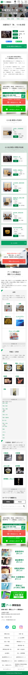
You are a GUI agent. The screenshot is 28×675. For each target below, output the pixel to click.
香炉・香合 (5, 423)
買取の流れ (7, 634)
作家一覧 (21, 634)
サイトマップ (21, 669)
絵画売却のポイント (21, 657)
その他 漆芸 (21, 31)
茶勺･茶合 (4, 426)
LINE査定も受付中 (14, 109)
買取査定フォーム (21, 641)
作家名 (8, 502)
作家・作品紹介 (21, 649)
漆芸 (3, 435)
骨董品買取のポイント (7, 661)
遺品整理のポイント (7, 657)
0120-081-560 (8, 617)
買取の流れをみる (14, 261)
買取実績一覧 (21, 645)
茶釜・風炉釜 (5, 417)
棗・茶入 (4, 420)
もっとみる (14, 243)
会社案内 (7, 653)
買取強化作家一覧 (7, 649)
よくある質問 (21, 637)
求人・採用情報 (21, 653)
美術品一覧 (7, 637)
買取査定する (14, 102)
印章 (3, 438)
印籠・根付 (5, 406)
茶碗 (3, 411)
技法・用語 (7, 641)
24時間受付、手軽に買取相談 (14, 99)
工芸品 (20, 33)
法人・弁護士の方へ (7, 665)
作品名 (20, 502)
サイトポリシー (7, 669)
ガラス (4, 432)
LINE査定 (7, 645)
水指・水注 (5, 414)
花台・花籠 (5, 409)
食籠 (3, 429)
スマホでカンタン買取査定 (14, 106)
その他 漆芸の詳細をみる (14, 46)
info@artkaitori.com (11, 620)
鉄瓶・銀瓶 (5, 403)
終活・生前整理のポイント (21, 661)
